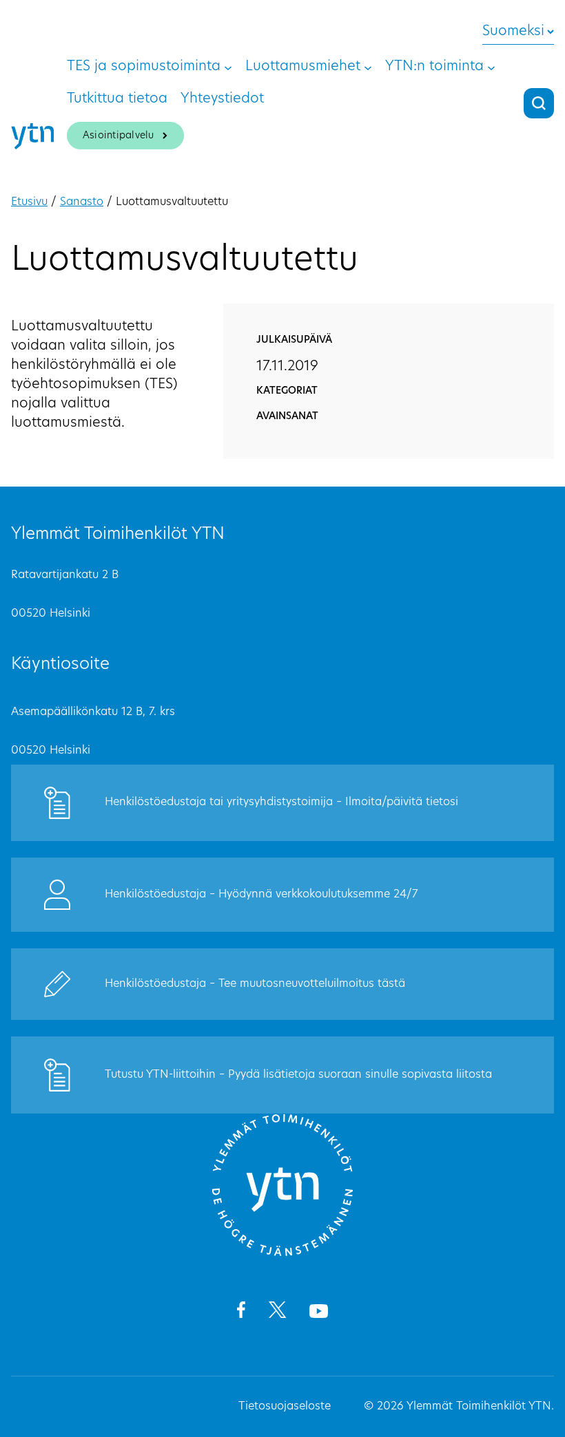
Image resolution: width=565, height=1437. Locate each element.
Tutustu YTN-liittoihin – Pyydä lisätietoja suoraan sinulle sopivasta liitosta (298, 1075)
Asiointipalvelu (118, 136)
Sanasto (81, 202)
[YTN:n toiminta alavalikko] (491, 67)
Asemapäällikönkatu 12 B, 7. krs (93, 712)
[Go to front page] (282, 1253)
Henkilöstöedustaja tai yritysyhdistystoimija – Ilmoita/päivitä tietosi (281, 802)
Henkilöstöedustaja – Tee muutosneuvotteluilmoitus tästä (255, 984)
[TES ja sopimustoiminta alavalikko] (228, 67)
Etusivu (29, 202)
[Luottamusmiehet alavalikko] (368, 67)
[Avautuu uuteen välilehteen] (240, 1312)
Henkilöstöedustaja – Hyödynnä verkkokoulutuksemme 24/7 (261, 894)
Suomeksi (513, 32)
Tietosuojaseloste (284, 1406)
